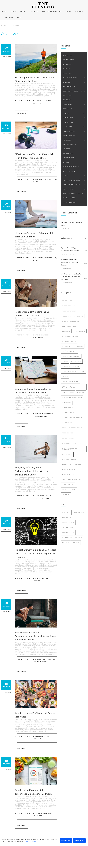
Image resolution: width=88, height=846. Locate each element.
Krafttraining (42, 661)
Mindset (48, 578)
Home (3, 25)
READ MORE (21, 113)
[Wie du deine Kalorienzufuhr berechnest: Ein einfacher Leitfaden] (36, 771)
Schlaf (35, 181)
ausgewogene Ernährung (72, 316)
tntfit (27, 100)
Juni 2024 (65, 542)
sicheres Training (69, 443)
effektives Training (70, 336)
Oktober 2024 (67, 527)
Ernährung (47, 100)
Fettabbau (74, 109)
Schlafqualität (68, 438)
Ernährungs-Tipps (69, 351)
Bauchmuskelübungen (71, 321)
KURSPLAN (34, 12)
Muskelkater (67, 423)
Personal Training (40, 416)
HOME (3, 12)
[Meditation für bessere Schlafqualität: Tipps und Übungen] (36, 214)
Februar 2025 (78, 512)
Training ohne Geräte (41, 498)
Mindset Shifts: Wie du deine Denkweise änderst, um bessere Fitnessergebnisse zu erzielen (35, 553)
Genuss (65, 376)
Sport (82, 443)
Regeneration (38, 337)
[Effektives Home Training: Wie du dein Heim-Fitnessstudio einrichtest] (36, 135)
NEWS (68, 12)
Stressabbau (67, 454)
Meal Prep (74, 140)
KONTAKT (79, 12)
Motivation (37, 581)
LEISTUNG (9, 17)
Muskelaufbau (74, 158)
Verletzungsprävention (74, 193)
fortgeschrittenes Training (73, 371)
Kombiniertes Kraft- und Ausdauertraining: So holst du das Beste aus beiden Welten (35, 636)
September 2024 (68, 532)
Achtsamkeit (74, 60)
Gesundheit (37, 103)
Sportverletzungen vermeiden (70, 448)
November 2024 (68, 522)
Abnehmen (39, 813)
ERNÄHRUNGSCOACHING (52, 12)
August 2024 (67, 537)
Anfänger (74, 69)
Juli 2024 (78, 537)
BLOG (19, 17)
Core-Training (79, 331)
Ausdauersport (68, 306)
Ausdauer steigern (69, 311)
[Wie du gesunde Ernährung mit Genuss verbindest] (36, 694)
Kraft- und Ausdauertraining (69, 387)
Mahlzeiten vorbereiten (72, 398)
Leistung (80, 393)
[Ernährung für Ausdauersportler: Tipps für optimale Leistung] (36, 58)
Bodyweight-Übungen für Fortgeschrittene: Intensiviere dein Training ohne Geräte (32, 471)
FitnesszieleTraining (70, 366)
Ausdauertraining (42, 659)
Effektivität (74, 95)
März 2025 (66, 512)
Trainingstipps (74, 189)
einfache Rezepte (69, 341)
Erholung (74, 100)
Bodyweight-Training (71, 326)
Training (77, 464)
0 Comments (6, 57)
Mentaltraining (50, 179)
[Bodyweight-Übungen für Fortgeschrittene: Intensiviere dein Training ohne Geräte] (36, 449)
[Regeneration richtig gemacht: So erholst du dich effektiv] (36, 293)
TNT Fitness (66, 464)
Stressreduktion (69, 459)
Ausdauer (38, 100)
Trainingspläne (68, 474)
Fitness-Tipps (39, 578)
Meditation (66, 403)
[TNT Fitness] (44, 5)
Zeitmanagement (74, 202)
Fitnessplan (39, 414)
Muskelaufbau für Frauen (72, 418)
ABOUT (13, 12)
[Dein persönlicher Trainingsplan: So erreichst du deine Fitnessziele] (36, 370)
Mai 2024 (76, 542)
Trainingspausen (69, 469)
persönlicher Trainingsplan (73, 428)
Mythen (74, 162)
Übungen (65, 494)
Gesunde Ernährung (70, 381)
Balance (74, 82)
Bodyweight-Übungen (43, 496)
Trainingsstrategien (74, 184)
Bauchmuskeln (74, 86)
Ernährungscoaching (71, 356)
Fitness (37, 335)
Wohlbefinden (74, 198)
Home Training (74, 131)
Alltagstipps (74, 64)
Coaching (66, 331)
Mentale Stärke (68, 408)
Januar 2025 (67, 517)
